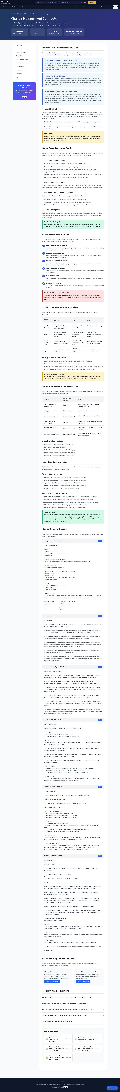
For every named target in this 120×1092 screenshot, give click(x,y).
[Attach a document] (85, 2)
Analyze (91, 2)
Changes (103, 6)
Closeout (110, 6)
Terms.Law (6, 2)
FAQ (17, 77)
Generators (19, 73)
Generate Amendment (83, 981)
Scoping (91, 6)
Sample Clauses (20, 70)
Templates (21, 14)
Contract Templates (57, 1087)
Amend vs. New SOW (21, 63)
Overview (78, 6)
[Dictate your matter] (82, 2)
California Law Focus (21, 48)
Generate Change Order (52, 981)
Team (96, 6)
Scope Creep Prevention (22, 52)
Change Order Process (22, 56)
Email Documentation (21, 66)
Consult (115, 7)
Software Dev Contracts (31, 14)
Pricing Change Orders (22, 59)
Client (85, 6)
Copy (100, 541)
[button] (112, 1088)
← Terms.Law (5, 6)
